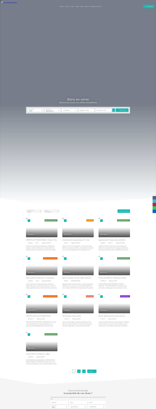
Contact (86, 6)
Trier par (46, 210)
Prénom (54, 402)
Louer (72, 6)
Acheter (67, 6)
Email (90, 402)
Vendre (77, 6)
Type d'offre (31, 109)
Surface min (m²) (101, 110)
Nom (71, 402)
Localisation (66, 110)
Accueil (62, 6)
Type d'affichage (30, 210)
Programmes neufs (95, 6)
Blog (82, 6)
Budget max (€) (84, 110)
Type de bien (48, 109)
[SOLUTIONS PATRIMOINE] (12, 6)
